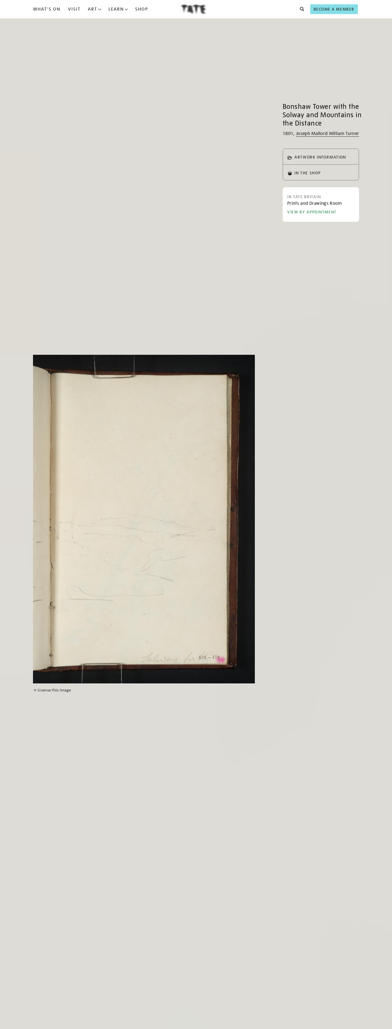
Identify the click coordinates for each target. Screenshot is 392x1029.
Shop (141, 9)
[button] (300, 9)
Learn (116, 9)
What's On (47, 9)
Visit (74, 9)
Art (92, 9)
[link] (52, 690)
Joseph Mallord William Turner (327, 133)
